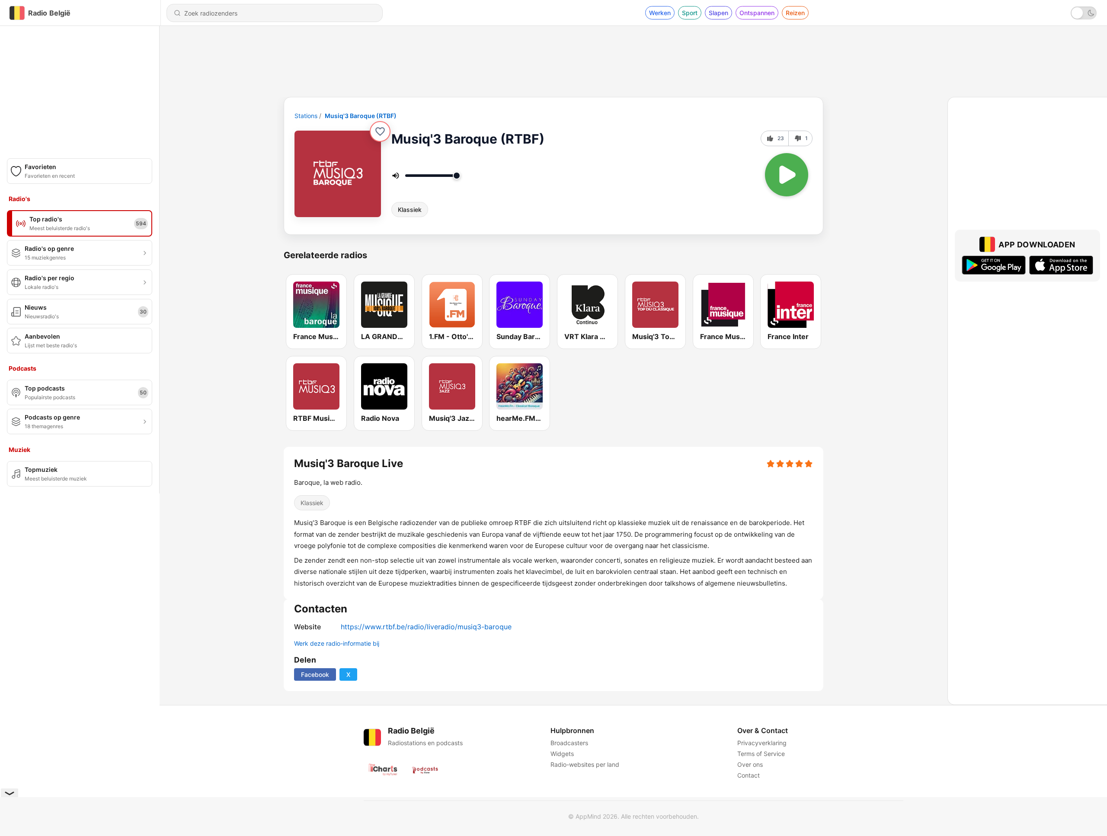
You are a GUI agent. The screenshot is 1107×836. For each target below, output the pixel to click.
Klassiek (410, 209)
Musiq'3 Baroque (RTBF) (361, 115)
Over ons (750, 764)
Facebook (315, 674)
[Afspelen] (786, 174)
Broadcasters (569, 742)
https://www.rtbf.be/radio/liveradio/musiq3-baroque (426, 626)
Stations (305, 115)
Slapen (718, 12)
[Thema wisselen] (1084, 12)
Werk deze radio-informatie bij (336, 643)
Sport (689, 12)
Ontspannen (756, 12)
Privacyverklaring (762, 742)
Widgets (562, 753)
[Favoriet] (380, 131)
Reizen (795, 12)
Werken (660, 12)
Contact (748, 775)
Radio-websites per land (584, 764)
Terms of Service (761, 753)
